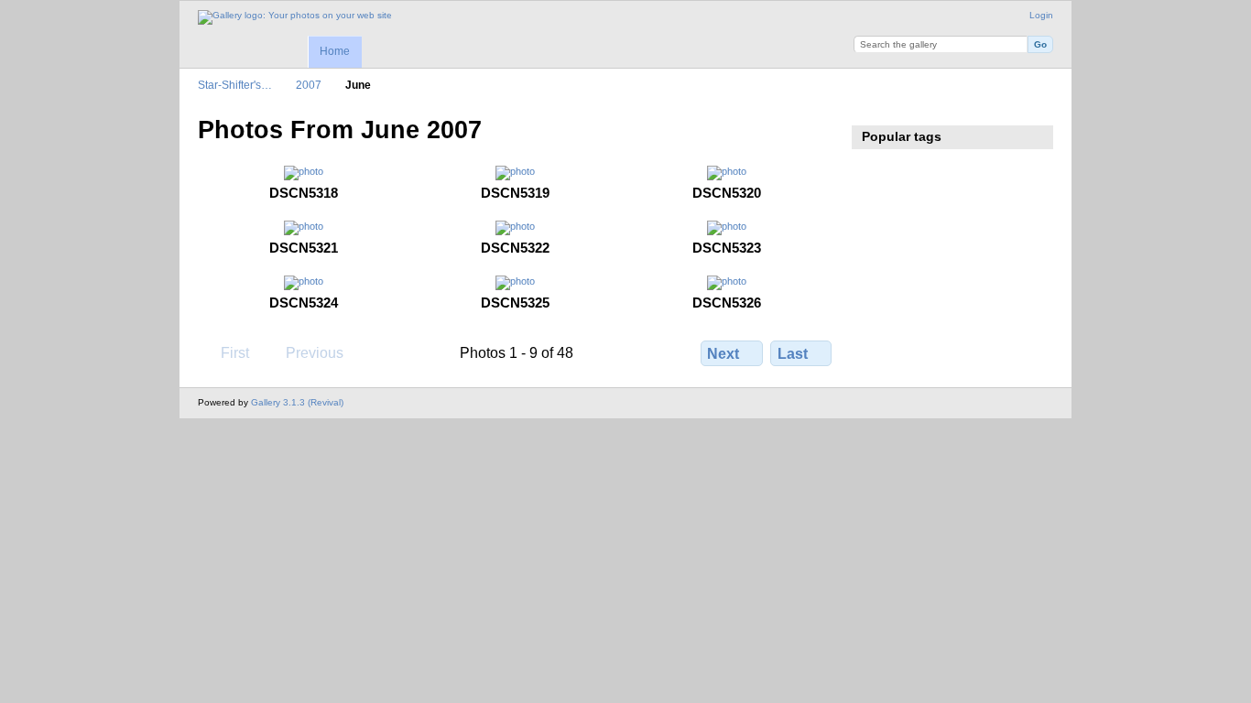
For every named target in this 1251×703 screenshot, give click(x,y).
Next (723, 354)
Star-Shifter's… (235, 85)
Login (1041, 15)
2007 (308, 85)
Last (793, 354)
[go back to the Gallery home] (295, 17)
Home (335, 51)
